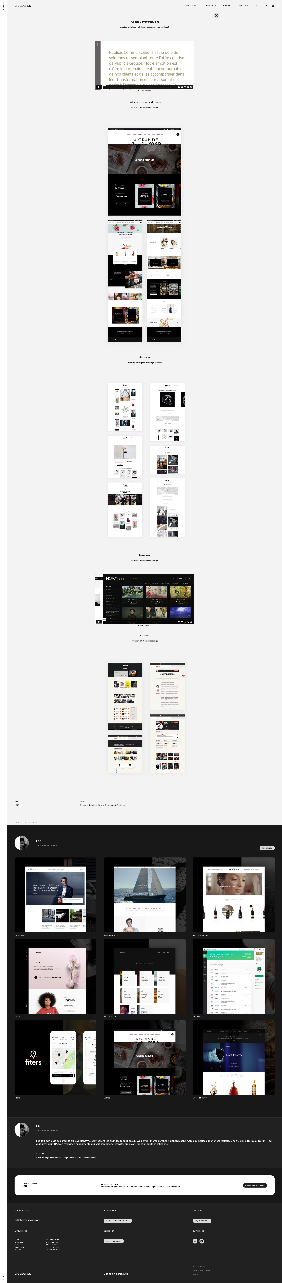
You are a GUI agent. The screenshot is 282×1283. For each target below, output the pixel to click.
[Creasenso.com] (23, 6)
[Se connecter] (273, 6)
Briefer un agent (114, 1241)
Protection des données (201, 1270)
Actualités (211, 6)
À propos (227, 6)
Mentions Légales (199, 1266)
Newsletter (204, 1221)
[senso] (4, 6)
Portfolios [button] (191, 6)
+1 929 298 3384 (51, 1242)
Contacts (243, 6)
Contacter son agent (255, 1185)
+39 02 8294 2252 (52, 1249)
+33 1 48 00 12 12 (52, 1240)
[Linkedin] (201, 1241)
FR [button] (256, 6)
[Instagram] (266, 6)
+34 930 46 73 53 (52, 1247)
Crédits (195, 1274)
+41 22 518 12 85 (51, 1244)
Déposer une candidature (118, 1221)
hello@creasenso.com (27, 1220)
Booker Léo (267, 848)
